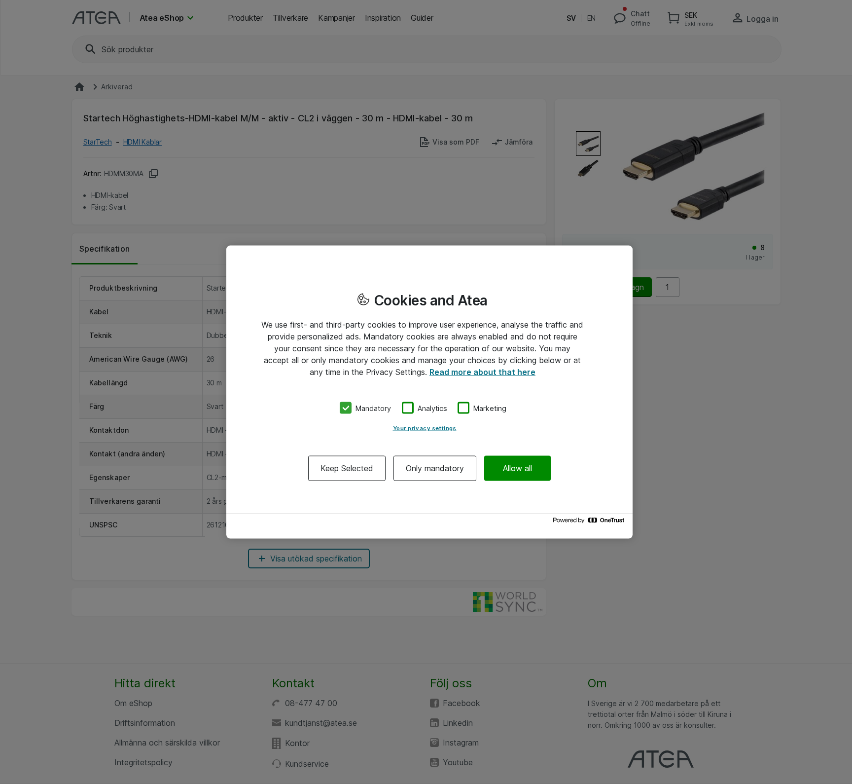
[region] (429, 392)
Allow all (517, 468)
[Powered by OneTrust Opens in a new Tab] (590, 523)
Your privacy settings (425, 428)
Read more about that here (482, 371)
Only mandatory (435, 468)
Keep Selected (346, 468)
